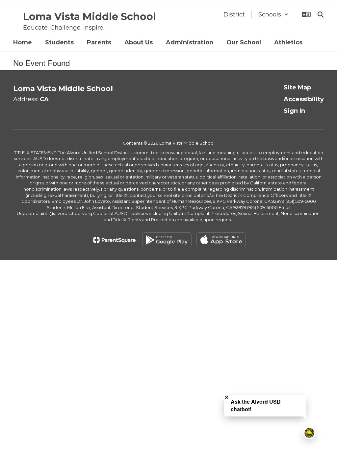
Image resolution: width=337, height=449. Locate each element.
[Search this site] (320, 14)
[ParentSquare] (114, 240)
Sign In (294, 110)
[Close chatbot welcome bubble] (226, 397)
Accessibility (304, 99)
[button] (273, 14)
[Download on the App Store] (221, 239)
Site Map (297, 87)
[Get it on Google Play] (167, 239)
